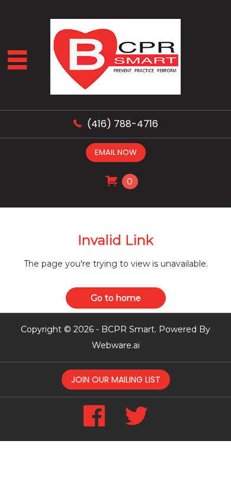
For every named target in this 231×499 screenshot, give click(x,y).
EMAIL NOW (116, 152)
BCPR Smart (128, 329)
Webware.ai (116, 345)
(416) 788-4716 (122, 124)
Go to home (116, 298)
